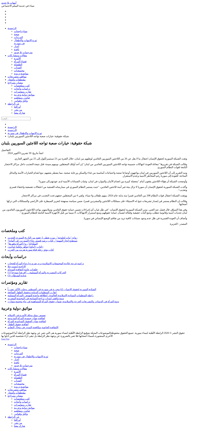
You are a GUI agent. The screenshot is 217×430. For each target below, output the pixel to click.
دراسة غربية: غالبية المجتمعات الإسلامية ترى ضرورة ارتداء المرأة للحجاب (46, 263)
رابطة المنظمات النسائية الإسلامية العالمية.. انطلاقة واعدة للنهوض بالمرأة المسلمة (51, 295)
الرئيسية (12, 127)
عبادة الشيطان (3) (17, 275)
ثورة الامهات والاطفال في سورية (25, 133)
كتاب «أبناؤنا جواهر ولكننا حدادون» (25, 246)
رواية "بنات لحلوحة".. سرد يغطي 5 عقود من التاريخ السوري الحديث (43, 237)
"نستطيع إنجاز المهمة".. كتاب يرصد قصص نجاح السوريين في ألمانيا (42, 240)
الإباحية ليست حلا (17, 266)
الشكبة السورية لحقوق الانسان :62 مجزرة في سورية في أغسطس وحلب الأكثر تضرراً (52, 289)
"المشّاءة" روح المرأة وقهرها (23, 243)
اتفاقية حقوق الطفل (18, 324)
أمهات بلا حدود (8, 2)
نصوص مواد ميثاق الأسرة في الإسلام (27, 315)
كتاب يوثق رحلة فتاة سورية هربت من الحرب (31, 249)
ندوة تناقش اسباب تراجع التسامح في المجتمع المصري (36, 298)
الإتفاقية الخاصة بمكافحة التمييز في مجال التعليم (33, 327)
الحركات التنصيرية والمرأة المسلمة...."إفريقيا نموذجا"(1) (37, 272)
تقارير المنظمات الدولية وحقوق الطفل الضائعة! (32, 292)
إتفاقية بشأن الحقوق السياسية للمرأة (27, 321)
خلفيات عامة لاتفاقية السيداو (23, 269)
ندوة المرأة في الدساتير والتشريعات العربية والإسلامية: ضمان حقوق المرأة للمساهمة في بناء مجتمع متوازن (63, 301)
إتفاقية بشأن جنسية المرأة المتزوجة (26, 318)
